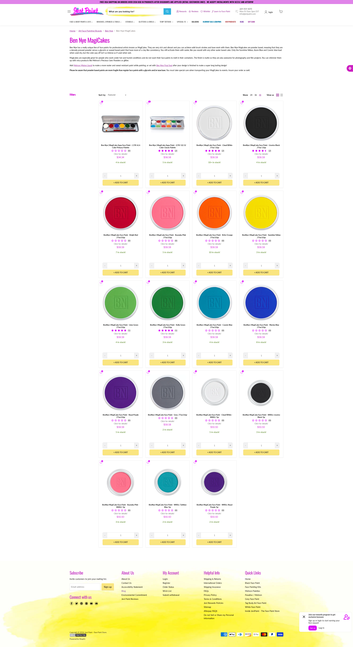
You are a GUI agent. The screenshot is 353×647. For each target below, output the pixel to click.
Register (166, 583)
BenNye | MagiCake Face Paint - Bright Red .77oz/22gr (121, 236)
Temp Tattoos (166, 21)
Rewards (183, 11)
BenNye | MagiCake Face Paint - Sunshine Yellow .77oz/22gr (261, 236)
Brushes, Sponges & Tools (108, 21)
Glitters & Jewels (147, 21)
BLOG (242, 21)
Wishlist (206, 11)
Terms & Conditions (213, 599)
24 (251, 95)
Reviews (195, 11)
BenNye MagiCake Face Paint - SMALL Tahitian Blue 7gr (167, 506)
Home (72, 31)
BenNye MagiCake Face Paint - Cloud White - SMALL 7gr (214, 416)
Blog (123, 591)
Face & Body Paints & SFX (80, 21)
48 (260, 95)
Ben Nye (109, 31)
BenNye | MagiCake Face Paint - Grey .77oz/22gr (167, 415)
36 (256, 95)
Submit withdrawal (171, 595)
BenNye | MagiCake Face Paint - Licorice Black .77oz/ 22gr (261, 146)
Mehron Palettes (252, 591)
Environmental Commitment (134, 595)
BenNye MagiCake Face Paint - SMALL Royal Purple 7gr (214, 506)
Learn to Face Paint (222, 11)
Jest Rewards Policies (213, 603)
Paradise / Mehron (253, 595)
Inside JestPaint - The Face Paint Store (262, 611)
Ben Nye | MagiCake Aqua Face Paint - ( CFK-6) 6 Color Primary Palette (120, 146)
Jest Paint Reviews (129, 599)
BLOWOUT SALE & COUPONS (212, 21)
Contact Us (126, 583)
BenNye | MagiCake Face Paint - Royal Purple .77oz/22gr (121, 416)
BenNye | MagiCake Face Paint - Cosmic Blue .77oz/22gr (214, 326)
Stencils (129, 21)
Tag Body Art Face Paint (255, 603)
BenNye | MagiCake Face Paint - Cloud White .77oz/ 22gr (214, 146)
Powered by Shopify (77, 639)
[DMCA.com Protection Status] (78, 636)
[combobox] (136, 11)
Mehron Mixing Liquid (83, 65)
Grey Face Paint (252, 599)
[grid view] (278, 95)
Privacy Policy (210, 595)
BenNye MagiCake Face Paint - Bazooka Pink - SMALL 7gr (120, 506)
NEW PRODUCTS (230, 21)
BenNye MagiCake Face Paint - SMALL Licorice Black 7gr (261, 416)
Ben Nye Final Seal (164, 65)
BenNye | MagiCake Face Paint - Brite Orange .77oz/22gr (214, 236)
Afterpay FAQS (210, 611)
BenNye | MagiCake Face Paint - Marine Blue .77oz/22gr (261, 326)
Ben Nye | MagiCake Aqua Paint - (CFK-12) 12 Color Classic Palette (167, 146)
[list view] (281, 95)
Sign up (108, 586)
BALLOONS (195, 21)
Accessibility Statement (132, 587)
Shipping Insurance (212, 587)
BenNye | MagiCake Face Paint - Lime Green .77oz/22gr (120, 326)
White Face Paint (252, 607)
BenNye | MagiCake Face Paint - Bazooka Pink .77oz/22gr (167, 236)
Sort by (102, 95)
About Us (125, 579)
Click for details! (120, 154)
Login (270, 12)
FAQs (206, 591)
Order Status (168, 587)
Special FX (181, 21)
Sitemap (207, 607)
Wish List (167, 591)
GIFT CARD (251, 21)
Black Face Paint (252, 583)
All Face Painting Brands (90, 31)
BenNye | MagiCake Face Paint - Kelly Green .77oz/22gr (167, 326)
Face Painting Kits (253, 587)
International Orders (213, 583)
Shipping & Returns (212, 579)
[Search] (167, 11)
